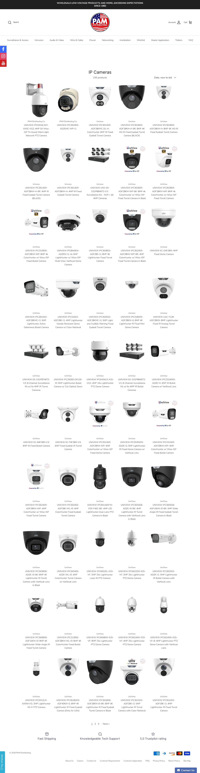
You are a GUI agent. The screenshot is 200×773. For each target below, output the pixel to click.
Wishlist (141, 40)
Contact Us (91, 761)
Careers (80, 761)
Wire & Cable (76, 40)
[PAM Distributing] (100, 22)
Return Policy (174, 761)
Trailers (178, 40)
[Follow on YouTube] (3, 63)
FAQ (191, 40)
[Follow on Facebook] (3, 49)
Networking (107, 40)
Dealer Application (160, 40)
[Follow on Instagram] (3, 56)
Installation (125, 40)
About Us (69, 761)
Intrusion (39, 40)
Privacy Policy (159, 761)
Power (92, 40)
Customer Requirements (110, 761)
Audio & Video (57, 40)
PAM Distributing (23, 752)
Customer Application (133, 761)
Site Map (187, 761)
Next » (106, 723)
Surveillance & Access (17, 40)
